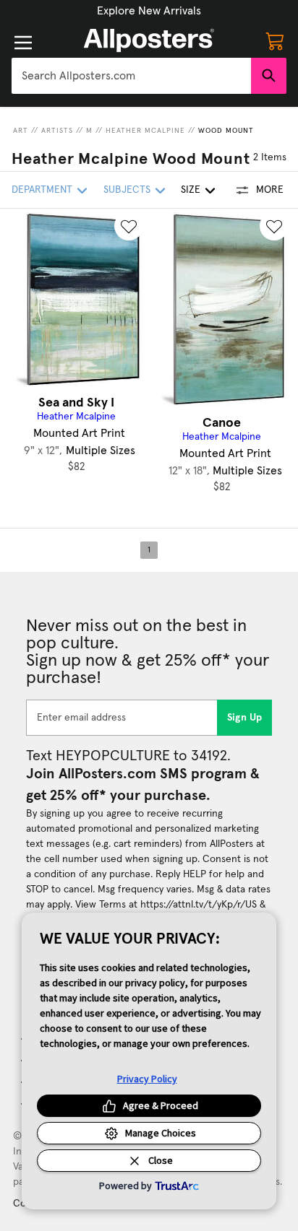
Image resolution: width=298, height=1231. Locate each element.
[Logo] (149, 40)
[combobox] (131, 76)
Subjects (126, 190)
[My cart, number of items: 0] (274, 40)
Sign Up (245, 718)
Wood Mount (226, 130)
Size (190, 190)
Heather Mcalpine (145, 130)
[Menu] (23, 42)
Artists (57, 130)
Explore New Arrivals (149, 11)
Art (20, 130)
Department (42, 190)
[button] (149, 10)
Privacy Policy (147, 1078)
